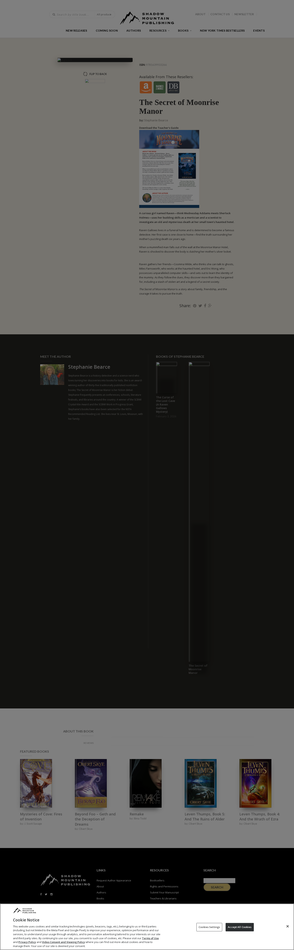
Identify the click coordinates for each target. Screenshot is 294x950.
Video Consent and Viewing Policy (63, 942)
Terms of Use (150, 938)
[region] (147, 927)
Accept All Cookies (239, 927)
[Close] (287, 926)
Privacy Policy (27, 942)
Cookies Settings (209, 927)
